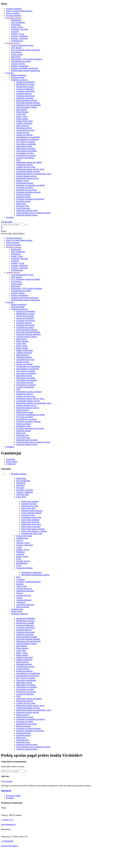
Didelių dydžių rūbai (24, 657)
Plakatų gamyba (22, 715)
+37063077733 (7, 820)
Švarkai (19, 598)
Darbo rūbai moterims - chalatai (34, 531)
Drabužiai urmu (22, 740)
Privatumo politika (13, 795)
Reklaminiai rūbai (23, 733)
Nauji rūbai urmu (23, 742)
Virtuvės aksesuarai (24, 588)
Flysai (18, 565)
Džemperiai (21, 483)
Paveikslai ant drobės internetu (28, 728)
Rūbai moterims (22, 662)
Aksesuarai (20, 602)
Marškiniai (20, 552)
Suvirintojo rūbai (28, 515)
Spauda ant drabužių (24, 671)
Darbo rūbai (21, 497)
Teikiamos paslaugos (19, 614)
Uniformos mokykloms (25, 627)
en (2, 227)
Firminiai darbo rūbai (29, 506)
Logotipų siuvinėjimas (25, 694)
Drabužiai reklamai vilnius (26, 749)
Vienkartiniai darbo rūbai (31, 517)
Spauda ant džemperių (25, 625)
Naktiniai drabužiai (23, 600)
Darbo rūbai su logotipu (30, 526)
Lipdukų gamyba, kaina (25, 703)
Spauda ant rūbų (22, 669)
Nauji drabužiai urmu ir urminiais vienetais (33, 747)
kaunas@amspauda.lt (9, 846)
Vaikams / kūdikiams (24, 492)
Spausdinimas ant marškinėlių (28, 673)
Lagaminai (20, 579)
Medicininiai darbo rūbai (31, 524)
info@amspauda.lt (8, 824)
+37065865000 (7, 841)
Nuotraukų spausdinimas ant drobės (30, 719)
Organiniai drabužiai (24, 568)
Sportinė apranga (23, 561)
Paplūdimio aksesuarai (25, 591)
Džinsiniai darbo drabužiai (31, 510)
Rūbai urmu (21, 738)
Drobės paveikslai (23, 726)
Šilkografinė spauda (24, 682)
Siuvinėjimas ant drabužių (26, 687)
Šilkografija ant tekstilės (25, 685)
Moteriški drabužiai (24, 664)
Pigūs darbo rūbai (28, 508)
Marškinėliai (21, 478)
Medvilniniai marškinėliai (31, 572)
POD (18, 696)
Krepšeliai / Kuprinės (24, 490)
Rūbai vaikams (22, 655)
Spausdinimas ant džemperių (27, 676)
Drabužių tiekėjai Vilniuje (26, 643)
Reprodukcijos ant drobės (26, 724)
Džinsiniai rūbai (22, 494)
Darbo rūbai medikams (30, 520)
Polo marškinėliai (23, 481)
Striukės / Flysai (22, 549)
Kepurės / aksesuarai (24, 545)
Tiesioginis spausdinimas (26, 680)
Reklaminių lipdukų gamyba (27, 712)
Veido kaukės (21, 586)
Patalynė (19, 593)
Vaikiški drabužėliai (24, 660)
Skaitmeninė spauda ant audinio (29, 699)
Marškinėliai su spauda (25, 621)
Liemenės (20, 554)
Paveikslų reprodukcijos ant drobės (30, 731)
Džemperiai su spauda (25, 623)
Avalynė (19, 540)
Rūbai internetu (22, 648)
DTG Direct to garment (25, 678)
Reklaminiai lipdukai (24, 701)
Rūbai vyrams (21, 653)
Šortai (18, 559)
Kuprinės (20, 584)
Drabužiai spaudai (23, 735)
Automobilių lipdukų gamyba (28, 708)
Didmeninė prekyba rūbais (26, 744)
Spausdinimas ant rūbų (25, 666)
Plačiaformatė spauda (24, 717)
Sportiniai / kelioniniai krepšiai (28, 582)
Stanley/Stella (16, 611)
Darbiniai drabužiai (29, 504)
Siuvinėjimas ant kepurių (26, 692)
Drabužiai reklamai (18, 474)
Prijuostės (20, 488)
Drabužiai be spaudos (25, 634)
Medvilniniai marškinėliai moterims (35, 575)
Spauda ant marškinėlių (25, 618)
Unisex (19, 547)
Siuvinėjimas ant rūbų (25, 689)
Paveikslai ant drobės (24, 721)
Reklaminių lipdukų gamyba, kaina (30, 705)
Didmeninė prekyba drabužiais (28, 641)
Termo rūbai (21, 650)
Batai (18, 577)
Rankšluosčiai (21, 563)
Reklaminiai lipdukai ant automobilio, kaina (33, 710)
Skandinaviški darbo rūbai (31, 533)
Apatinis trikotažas (23, 595)
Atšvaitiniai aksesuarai (25, 604)
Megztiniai (20, 485)
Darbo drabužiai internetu (31, 513)
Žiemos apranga (22, 607)
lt (1, 229)
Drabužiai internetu (24, 630)
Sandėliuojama (22, 538)
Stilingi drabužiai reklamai (26, 637)
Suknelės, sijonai (23, 543)
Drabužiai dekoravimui (25, 632)
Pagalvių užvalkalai (24, 536)
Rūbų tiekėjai (21, 646)
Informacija (6, 791)
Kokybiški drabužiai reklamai (28, 639)
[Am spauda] (6, 781)
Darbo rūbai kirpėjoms (30, 522)
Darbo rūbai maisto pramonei (33, 529)
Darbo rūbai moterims (30, 501)
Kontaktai (10, 798)
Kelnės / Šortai (22, 556)
